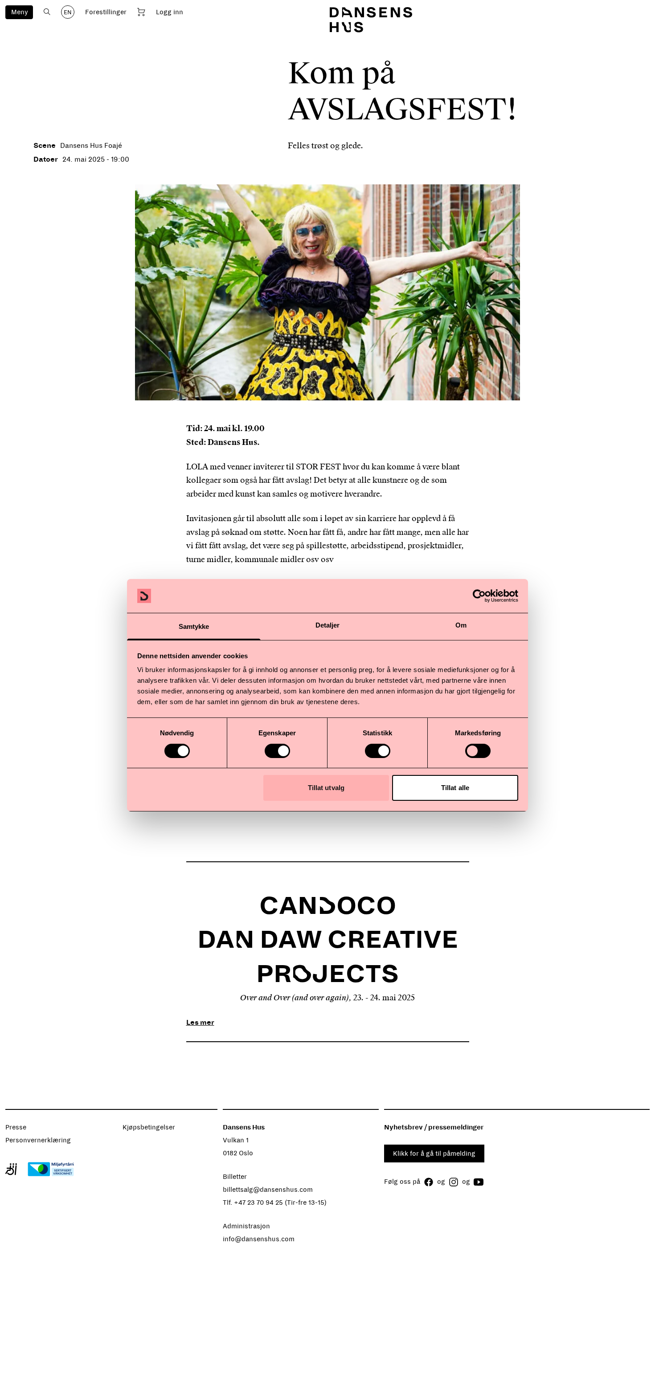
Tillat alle (455, 787)
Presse (15, 1127)
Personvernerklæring (38, 1140)
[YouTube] (478, 1182)
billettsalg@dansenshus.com (268, 1189)
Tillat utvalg (326, 787)
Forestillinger (106, 12)
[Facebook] (428, 1182)
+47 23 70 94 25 (258, 1202)
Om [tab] (461, 625)
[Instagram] (453, 1182)
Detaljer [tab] (327, 625)
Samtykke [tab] (194, 626)
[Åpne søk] (47, 11)
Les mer (200, 1022)
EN (68, 12)
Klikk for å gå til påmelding (434, 1153)
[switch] (277, 751)
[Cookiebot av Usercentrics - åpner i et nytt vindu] (479, 596)
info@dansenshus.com (259, 1239)
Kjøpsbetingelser (149, 1127)
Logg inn (169, 12)
